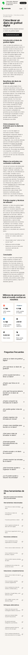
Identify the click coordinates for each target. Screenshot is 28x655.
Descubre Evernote (7, 15)
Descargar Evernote (12, 136)
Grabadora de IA (12, 184)
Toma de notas (18, 102)
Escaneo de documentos (14, 175)
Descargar (23, 3)
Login (20, 8)
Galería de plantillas (16, 143)
